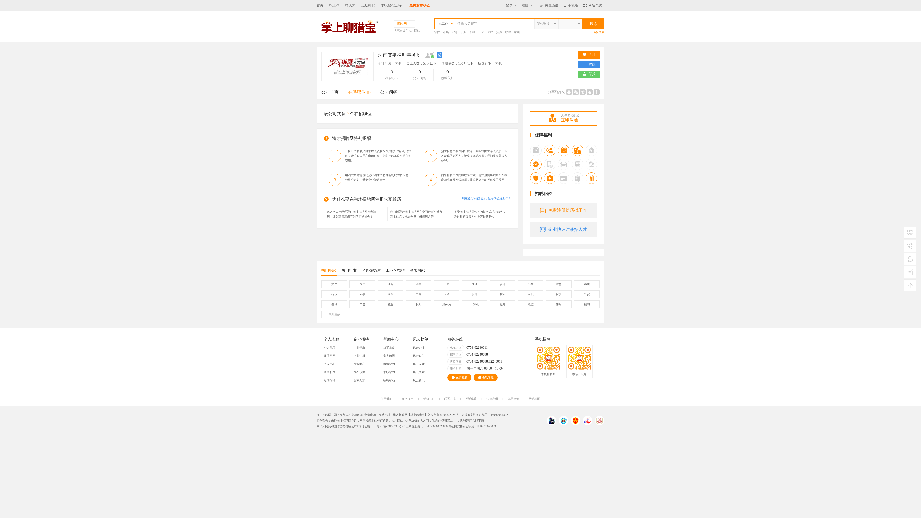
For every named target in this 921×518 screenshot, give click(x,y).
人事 (362, 294)
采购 (446, 294)
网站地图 (534, 398)
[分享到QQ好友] (569, 92)
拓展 (499, 32)
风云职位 (419, 356)
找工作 (334, 5)
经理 (390, 294)
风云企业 (419, 347)
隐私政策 (513, 398)
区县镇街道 (371, 270)
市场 (446, 32)
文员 (334, 284)
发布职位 (359, 372)
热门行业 (349, 270)
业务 (455, 32)
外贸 (587, 294)
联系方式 (450, 398)
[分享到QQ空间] (590, 92)
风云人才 (419, 364)
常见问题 (389, 356)
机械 (472, 32)
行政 (334, 294)
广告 (362, 304)
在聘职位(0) (359, 92)
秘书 (587, 304)
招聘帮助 (389, 380)
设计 (475, 294)
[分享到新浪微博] (583, 92)
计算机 (474, 304)
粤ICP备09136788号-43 (390, 426)
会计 (503, 284)
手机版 (573, 5)
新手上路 (389, 347)
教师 (503, 304)
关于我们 (386, 398)
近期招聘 (368, 5)
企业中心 (359, 364)
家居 (517, 32)
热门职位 (329, 270)
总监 (531, 304)
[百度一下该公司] (439, 55)
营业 (390, 304)
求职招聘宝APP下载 (471, 420)
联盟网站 (417, 270)
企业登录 (359, 347)
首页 (320, 5)
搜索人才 (359, 380)
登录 (509, 5)
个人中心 (329, 364)
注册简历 (329, 356)
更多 (334, 314)
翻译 (334, 304)
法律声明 (492, 398)
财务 (559, 284)
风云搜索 (419, 372)
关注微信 (551, 5)
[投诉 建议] (910, 274)
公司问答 (388, 92)
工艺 (481, 32)
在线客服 (461, 377)
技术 (503, 294)
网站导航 (595, 5)
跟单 (362, 284)
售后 (559, 304)
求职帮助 (389, 372)
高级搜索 (598, 32)
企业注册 (359, 356)
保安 (559, 294)
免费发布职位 (419, 5)
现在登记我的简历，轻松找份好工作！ (486, 198)
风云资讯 (419, 380)
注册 (525, 5)
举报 (592, 74)
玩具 (463, 32)
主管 (418, 294)
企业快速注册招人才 (567, 229)
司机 (531, 294)
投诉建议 (471, 398)
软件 (437, 32)
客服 (587, 284)
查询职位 (329, 372)
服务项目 (407, 398)
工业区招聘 (395, 270)
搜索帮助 (389, 364)
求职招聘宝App (392, 5)
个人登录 (329, 347)
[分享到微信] (576, 92)
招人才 (350, 5)
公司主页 (330, 92)
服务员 (446, 304)
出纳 (531, 284)
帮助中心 (429, 398)
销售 (418, 284)
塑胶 (490, 32)
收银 (418, 304)
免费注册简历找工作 (567, 210)
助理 (508, 32)
